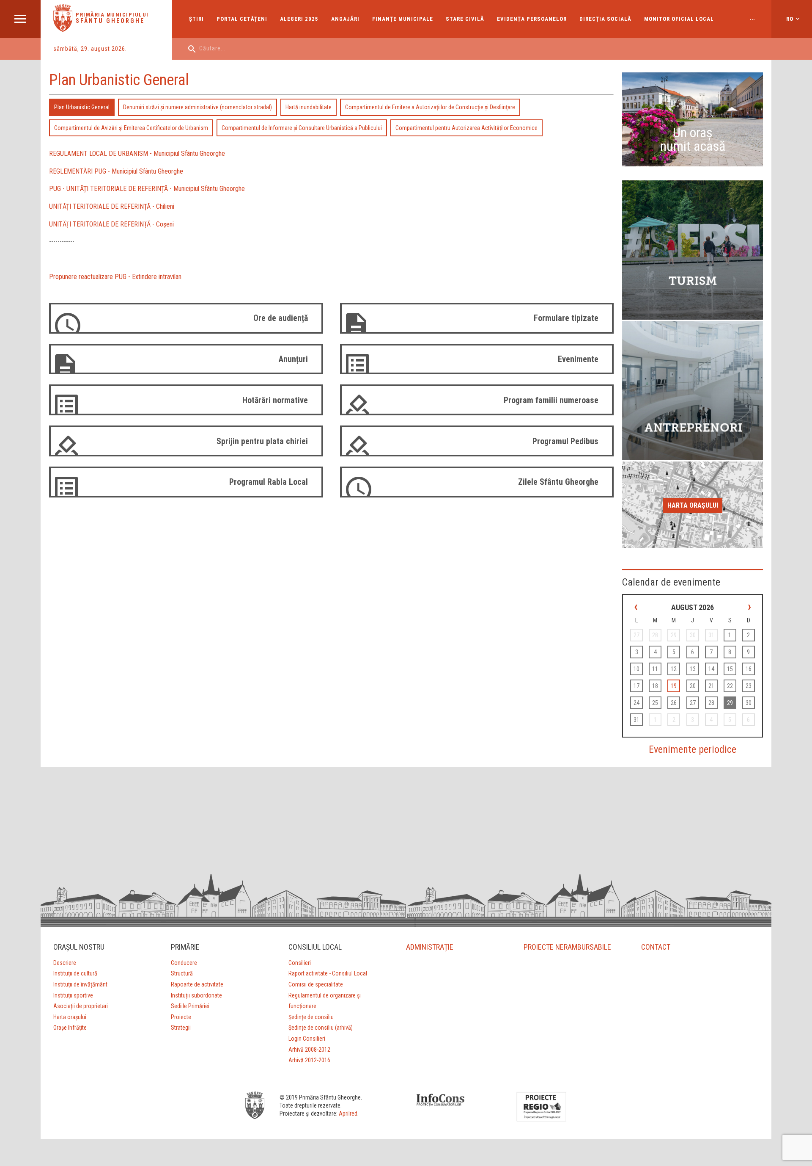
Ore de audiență (280, 318)
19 (674, 685)
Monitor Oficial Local (679, 19)
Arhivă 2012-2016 (309, 1060)
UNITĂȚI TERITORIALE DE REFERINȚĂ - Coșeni (111, 224)
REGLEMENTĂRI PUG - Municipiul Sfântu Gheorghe (116, 171)
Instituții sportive (73, 995)
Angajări (345, 19)
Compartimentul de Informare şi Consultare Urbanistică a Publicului (302, 127)
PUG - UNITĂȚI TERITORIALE (88, 189)
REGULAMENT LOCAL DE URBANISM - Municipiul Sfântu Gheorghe (137, 153)
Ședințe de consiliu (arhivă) (320, 1027)
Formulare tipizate (566, 318)
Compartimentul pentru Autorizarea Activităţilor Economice (466, 127)
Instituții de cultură (75, 973)
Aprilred (348, 1113)
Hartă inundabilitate (308, 107)
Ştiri (196, 19)
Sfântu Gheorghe (110, 21)
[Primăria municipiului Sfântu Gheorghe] (62, 29)
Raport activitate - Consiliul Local (327, 973)
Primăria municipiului (112, 14)
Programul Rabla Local (268, 482)
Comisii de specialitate (315, 984)
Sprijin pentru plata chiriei (262, 441)
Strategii (181, 1027)
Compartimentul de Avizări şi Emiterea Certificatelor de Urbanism (131, 127)
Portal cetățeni (242, 19)
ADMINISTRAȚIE (429, 946)
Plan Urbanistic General (82, 107)
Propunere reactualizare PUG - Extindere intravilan (115, 277)
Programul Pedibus (565, 441)
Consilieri (299, 962)
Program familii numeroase (551, 400)
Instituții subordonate (196, 995)
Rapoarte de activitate (197, 984)
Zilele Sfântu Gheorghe (558, 482)
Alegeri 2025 (299, 19)
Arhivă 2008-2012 (309, 1049)
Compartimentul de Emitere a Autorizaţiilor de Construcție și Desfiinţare (430, 107)
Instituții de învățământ (80, 984)
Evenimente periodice (692, 749)
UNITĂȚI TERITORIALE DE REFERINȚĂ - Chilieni (111, 206)
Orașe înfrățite (70, 1027)
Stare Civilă (465, 19)
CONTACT (655, 946)
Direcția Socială (605, 19)
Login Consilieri (306, 1038)
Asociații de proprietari (80, 1006)
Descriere (64, 962)
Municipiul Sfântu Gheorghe (209, 189)
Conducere (184, 962)
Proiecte (181, 1017)
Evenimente (578, 359)
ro (789, 19)
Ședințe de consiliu (311, 1017)
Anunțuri (293, 359)
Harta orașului (692, 505)
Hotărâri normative (275, 400)
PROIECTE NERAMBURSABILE (567, 946)
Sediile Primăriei (190, 1006)
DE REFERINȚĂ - (150, 189)
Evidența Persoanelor (532, 19)
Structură (182, 973)
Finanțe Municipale (402, 19)
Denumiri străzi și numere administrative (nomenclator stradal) (197, 107)
